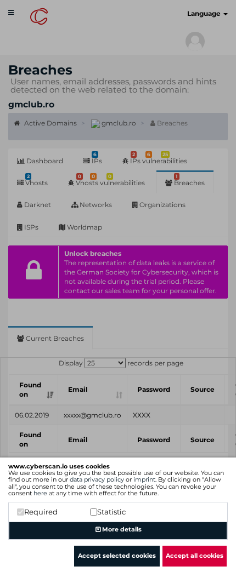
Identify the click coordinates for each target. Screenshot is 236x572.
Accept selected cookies (117, 555)
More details (121, 529)
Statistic (111, 511)
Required (41, 511)
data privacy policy (97, 479)
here (40, 493)
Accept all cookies (194, 555)
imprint (144, 479)
